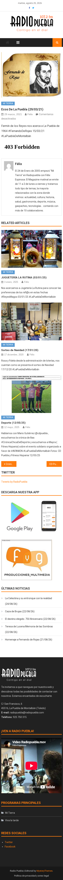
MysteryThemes (44, 871)
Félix (30, 114)
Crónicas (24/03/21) (11, 464)
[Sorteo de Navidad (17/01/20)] (31, 321)
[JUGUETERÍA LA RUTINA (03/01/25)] (31, 249)
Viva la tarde (12, 820)
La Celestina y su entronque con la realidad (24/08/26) (28, 601)
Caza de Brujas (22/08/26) (19, 611)
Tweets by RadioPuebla (14, 481)
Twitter (9, 842)
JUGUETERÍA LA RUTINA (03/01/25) (24, 277)
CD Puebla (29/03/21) (55, 464)
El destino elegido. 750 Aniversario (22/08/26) (30, 619)
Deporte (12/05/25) (13, 422)
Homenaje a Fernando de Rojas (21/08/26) (28, 639)
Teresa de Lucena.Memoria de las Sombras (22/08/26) (29, 629)
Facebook (10, 846)
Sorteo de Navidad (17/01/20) (19, 350)
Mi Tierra (8, 103)
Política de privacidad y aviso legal (31, 875)
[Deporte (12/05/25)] (31, 394)
